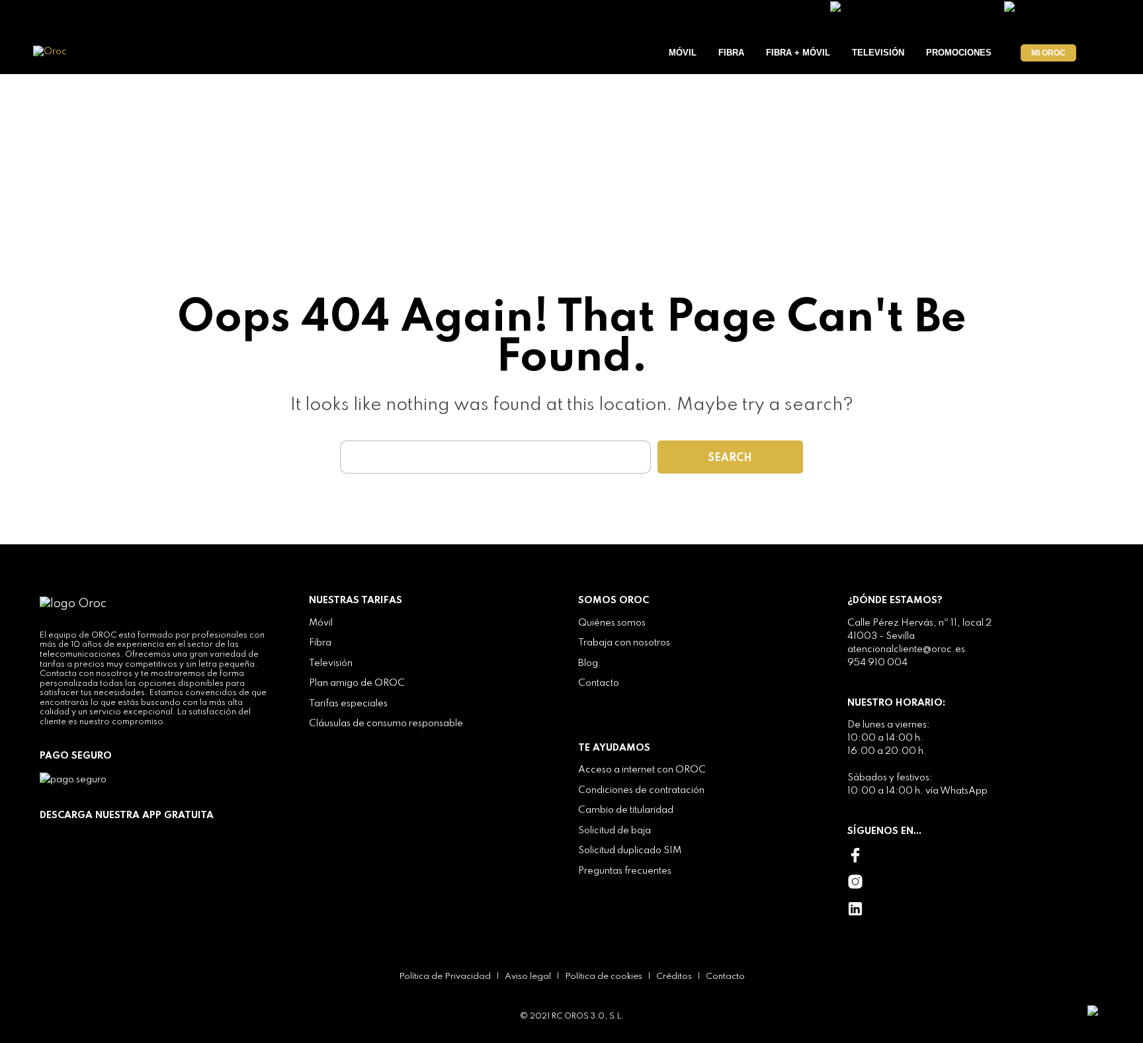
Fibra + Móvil (798, 53)
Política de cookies (603, 976)
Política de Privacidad (445, 976)
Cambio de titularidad (625, 810)
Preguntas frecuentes (624, 871)
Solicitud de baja (614, 830)
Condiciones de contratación (641, 790)
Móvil (683, 53)
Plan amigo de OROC (357, 683)
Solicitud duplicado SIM (629, 850)
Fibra (731, 53)
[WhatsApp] (1108, 1010)
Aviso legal (528, 976)
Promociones (959, 53)
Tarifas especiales (348, 703)
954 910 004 (877, 662)
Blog (588, 663)
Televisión (878, 53)
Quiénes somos (612, 623)
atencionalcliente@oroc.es (906, 649)
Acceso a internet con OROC (642, 769)
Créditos (674, 976)
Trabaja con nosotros (624, 642)
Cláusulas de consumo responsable (386, 723)
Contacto (598, 683)
